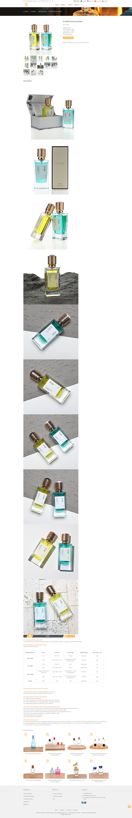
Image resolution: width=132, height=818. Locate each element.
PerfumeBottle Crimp (71, 42)
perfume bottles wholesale (89, 813)
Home (57, 5)
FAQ (53, 799)
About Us (76, 5)
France (91, 1)
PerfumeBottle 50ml (83, 42)
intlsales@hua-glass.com (31, 1)
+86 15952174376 (44, 1)
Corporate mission (57, 796)
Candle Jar (26, 801)
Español (98, 1)
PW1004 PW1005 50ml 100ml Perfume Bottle (98, 781)
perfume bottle (40, 813)
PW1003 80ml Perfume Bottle (77, 780)
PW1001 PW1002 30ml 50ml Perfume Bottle (55, 781)
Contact (70, 5)
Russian (106, 1)
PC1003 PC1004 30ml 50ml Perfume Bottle (55, 754)
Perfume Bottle (42, 11)
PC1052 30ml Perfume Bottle (33, 780)
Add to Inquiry (68, 37)
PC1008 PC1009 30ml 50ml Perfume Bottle (77, 754)
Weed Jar (26, 804)
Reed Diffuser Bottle (28, 796)
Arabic (84, 1)
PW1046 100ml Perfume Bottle (33, 753)
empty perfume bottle (74, 813)
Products (62, 5)
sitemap (75, 810)
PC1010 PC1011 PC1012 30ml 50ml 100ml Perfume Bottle (98, 754)
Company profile (57, 793)
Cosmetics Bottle (28, 799)
